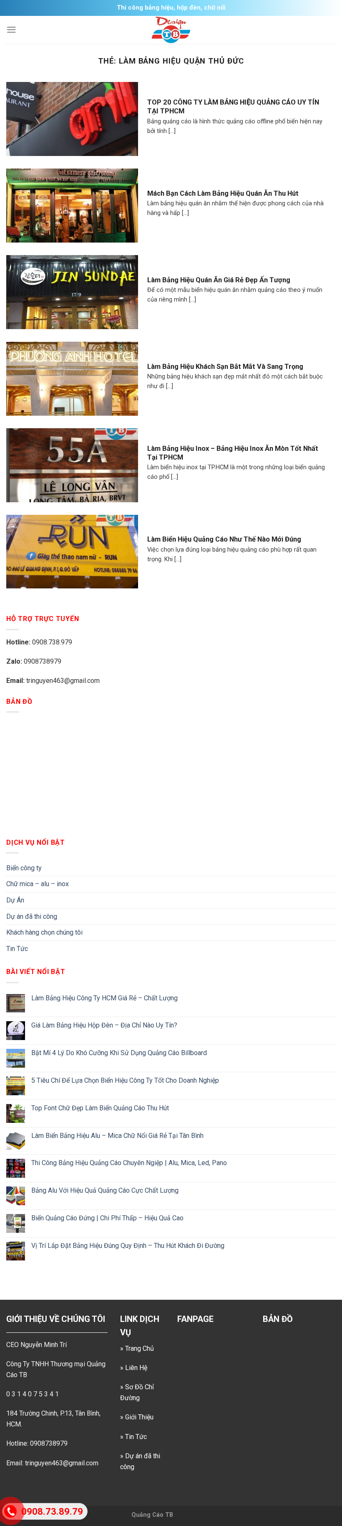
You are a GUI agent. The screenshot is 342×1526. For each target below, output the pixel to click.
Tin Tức (17, 949)
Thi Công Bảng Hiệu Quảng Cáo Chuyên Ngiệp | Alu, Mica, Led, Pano (129, 1163)
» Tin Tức (133, 1437)
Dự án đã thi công (31, 916)
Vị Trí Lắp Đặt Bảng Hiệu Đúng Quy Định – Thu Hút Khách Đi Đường (127, 1246)
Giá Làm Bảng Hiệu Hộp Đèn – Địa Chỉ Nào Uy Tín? (104, 1025)
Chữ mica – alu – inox (37, 884)
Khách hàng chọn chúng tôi (44, 932)
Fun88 (202, 1514)
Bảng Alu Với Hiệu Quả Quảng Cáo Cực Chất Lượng (105, 1190)
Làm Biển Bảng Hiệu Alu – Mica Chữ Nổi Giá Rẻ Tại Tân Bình (117, 1136)
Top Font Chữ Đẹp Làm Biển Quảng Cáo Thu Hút (100, 1108)
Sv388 (183, 1514)
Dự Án (15, 900)
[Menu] (11, 29)
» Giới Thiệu (136, 1417)
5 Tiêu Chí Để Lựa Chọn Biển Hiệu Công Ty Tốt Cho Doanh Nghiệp (125, 1080)
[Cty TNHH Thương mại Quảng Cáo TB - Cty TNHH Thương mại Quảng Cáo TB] (171, 30)
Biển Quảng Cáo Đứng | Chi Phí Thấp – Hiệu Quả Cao (107, 1218)
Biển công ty (24, 868)
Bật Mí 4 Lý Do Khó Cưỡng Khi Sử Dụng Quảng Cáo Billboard (119, 1053)
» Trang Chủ (137, 1348)
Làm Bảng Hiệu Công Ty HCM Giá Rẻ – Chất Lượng (104, 998)
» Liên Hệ (133, 1368)
